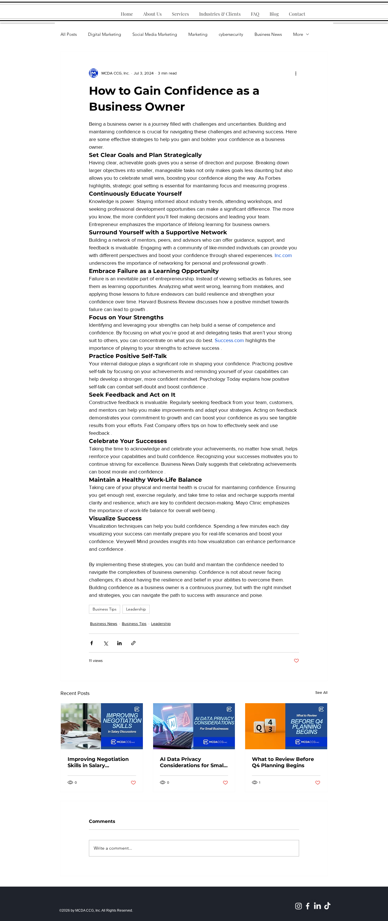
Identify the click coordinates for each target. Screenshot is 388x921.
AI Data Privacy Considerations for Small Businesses (192, 762)
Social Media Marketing (154, 34)
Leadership (136, 609)
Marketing (197, 34)
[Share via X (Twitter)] (105, 643)
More (298, 34)
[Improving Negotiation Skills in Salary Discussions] (102, 726)
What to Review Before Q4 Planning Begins (283, 762)
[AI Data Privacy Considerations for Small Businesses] (194, 726)
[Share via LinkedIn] (119, 643)
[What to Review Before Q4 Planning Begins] (286, 726)
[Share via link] (133, 643)
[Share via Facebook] (91, 643)
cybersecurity (231, 34)
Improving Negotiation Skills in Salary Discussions (98, 762)
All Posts (69, 34)
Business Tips (104, 609)
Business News (268, 34)
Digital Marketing (104, 34)
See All (321, 692)
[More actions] (295, 73)
